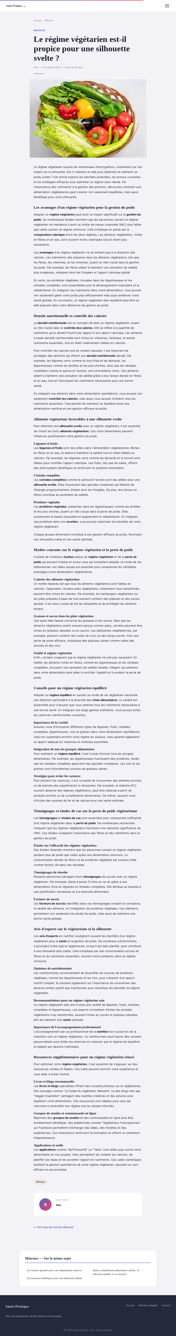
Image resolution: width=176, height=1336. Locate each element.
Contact (166, 1305)
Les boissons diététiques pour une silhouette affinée (54, 1278)
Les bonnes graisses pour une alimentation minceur (54, 1270)
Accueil (37, 20)
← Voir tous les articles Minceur (54, 1227)
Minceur (49, 20)
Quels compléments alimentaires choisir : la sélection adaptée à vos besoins (116, 1272)
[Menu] (167, 6)
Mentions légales (148, 1305)
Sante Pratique (17, 1306)
